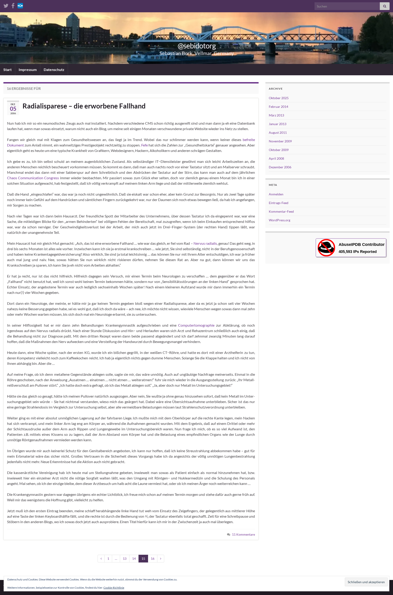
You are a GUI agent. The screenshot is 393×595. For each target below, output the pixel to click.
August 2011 (278, 132)
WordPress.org (279, 220)
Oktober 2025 (279, 98)
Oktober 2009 (279, 150)
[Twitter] (5, 5)
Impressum (28, 69)
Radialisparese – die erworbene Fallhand (84, 106)
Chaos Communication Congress (33, 178)
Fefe (144, 145)
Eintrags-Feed (278, 203)
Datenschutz (54, 69)
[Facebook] (13, 5)
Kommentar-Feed (281, 211)
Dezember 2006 (280, 167)
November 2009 (280, 141)
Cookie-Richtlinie (113, 587)
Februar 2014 (278, 106)
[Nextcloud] (20, 5)
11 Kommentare (243, 534)
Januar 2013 (277, 124)
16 (152, 558)
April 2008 (276, 158)
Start (7, 69)
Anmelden (276, 194)
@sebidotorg (197, 45)
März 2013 (276, 115)
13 (124, 558)
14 (134, 558)
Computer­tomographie (196, 325)
